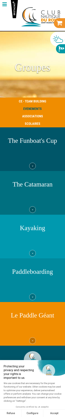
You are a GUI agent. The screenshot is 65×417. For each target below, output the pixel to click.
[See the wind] (60, 48)
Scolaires (32, 124)
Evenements (32, 109)
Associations (32, 116)
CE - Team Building (32, 101)
